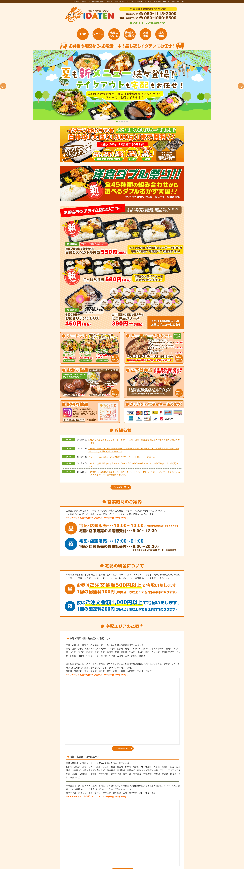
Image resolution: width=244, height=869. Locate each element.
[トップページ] (83, 34)
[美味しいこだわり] (130, 34)
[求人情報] (161, 34)
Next (241, 86)
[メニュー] (98, 34)
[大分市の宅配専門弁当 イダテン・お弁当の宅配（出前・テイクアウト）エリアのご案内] (148, 24)
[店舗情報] (145, 34)
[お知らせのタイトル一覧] (122, 489)
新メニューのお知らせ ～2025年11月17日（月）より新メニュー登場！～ (121, 457)
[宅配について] (114, 34)
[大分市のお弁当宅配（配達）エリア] (123, 750)
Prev (3, 86)
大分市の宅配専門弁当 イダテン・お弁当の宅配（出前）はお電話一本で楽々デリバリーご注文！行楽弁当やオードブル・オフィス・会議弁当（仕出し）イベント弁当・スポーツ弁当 (122, 85)
